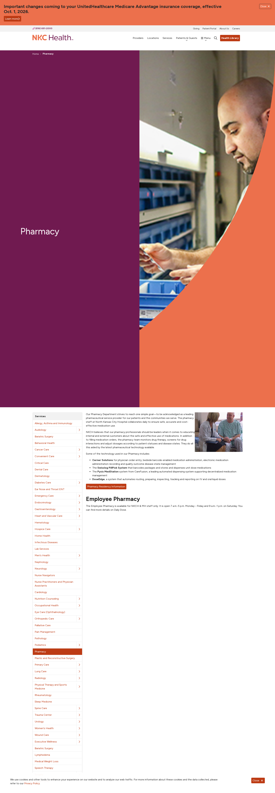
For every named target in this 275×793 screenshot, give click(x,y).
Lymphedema (42, 754)
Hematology (42, 522)
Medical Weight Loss (46, 761)
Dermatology (42, 476)
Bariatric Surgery (44, 436)
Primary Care (42, 664)
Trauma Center (43, 714)
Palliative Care (43, 625)
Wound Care (42, 734)
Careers (236, 28)
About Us (224, 28)
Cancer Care (42, 449)
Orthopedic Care (44, 618)
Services (167, 38)
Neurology (41, 568)
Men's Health (42, 555)
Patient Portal (209, 28)
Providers (138, 38)
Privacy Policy (32, 783)
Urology (39, 721)
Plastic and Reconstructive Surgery (55, 658)
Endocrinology (43, 502)
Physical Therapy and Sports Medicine (51, 686)
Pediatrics (40, 644)
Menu (207, 38)
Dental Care (41, 469)
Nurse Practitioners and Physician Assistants (54, 583)
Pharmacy (40, 651)
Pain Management (45, 631)
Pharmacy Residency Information (106, 486)
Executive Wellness (46, 741)
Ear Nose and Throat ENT (49, 489)
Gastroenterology (45, 509)
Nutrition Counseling (47, 598)
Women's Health (44, 728)
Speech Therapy (44, 767)
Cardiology (41, 592)
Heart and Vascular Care (48, 515)
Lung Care (40, 671)
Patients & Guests (186, 38)
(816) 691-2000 (43, 28)
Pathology (40, 638)
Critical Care (42, 462)
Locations (153, 38)
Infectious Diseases (46, 542)
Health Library (230, 38)
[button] (79, 430)
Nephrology (41, 562)
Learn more (11, 18)
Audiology (40, 429)
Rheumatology (43, 695)
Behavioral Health (45, 443)
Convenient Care (44, 456)
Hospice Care (42, 529)
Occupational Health (47, 605)
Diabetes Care (43, 482)
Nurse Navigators (45, 575)
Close (256, 780)
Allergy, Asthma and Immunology (53, 423)
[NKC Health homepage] (52, 38)
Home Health (42, 535)
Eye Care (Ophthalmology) (50, 612)
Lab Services (42, 548)
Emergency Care (44, 495)
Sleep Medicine (43, 701)
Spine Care (41, 708)
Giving (196, 28)
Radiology (40, 678)
